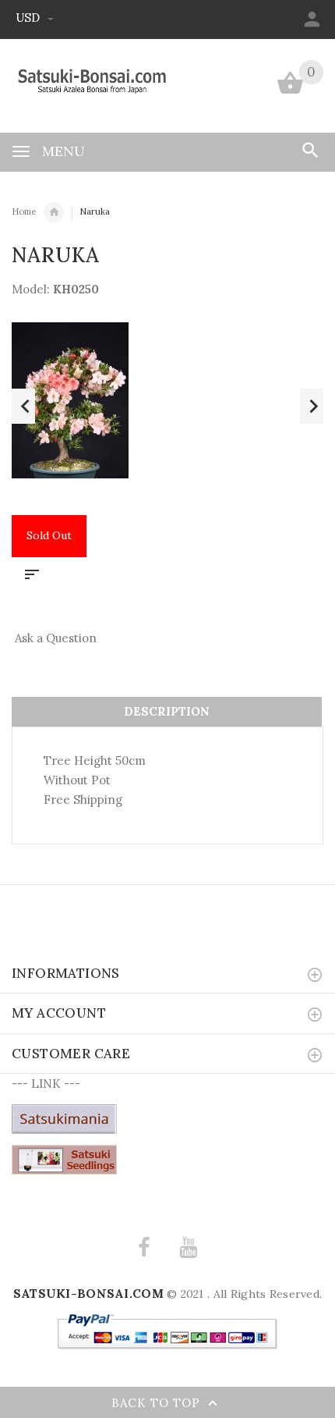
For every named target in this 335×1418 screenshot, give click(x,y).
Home (24, 211)
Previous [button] (23, 406)
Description (167, 711)
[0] (290, 92)
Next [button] (311, 406)
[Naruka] (167, 400)
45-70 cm (54, 212)
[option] (167, 400)
